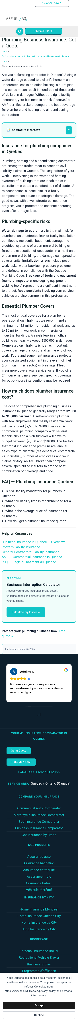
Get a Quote (18, 750)
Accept (39, 1005)
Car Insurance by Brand (39, 835)
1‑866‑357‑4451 (21, 762)
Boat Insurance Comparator (39, 821)
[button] (52, 3)
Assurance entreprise (39, 870)
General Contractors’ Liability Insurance (30, 552)
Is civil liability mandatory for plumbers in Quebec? (33, 493)
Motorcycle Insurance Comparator (39, 815)
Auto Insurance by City (39, 929)
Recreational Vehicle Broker (39, 957)
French (41, 772)
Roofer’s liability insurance (21, 547)
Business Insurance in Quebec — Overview (33, 542)
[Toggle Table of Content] (69, 130)
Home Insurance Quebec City (39, 916)
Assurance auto (39, 856)
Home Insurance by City (39, 922)
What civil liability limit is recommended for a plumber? (36, 503)
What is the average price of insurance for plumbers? (34, 513)
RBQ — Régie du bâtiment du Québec (29, 562)
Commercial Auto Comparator (39, 808)
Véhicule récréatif (39, 890)
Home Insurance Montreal (39, 909)
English (54, 772)
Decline (39, 1015)
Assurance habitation (39, 863)
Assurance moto (39, 876)
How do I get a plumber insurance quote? (35, 521)
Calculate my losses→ (26, 612)
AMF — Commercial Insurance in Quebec (32, 557)
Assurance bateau (39, 883)
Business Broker (39, 964)
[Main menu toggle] (68, 19)
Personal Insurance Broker (39, 951)
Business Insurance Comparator (39, 828)
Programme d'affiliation (39, 971)
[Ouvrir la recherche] (19, 31)
